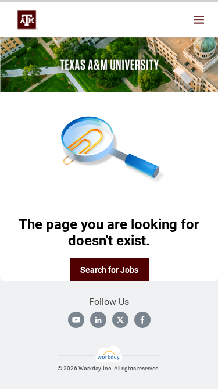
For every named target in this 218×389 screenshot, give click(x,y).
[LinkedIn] (98, 320)
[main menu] (199, 19)
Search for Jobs (109, 269)
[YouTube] (76, 320)
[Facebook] (142, 320)
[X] (120, 320)
